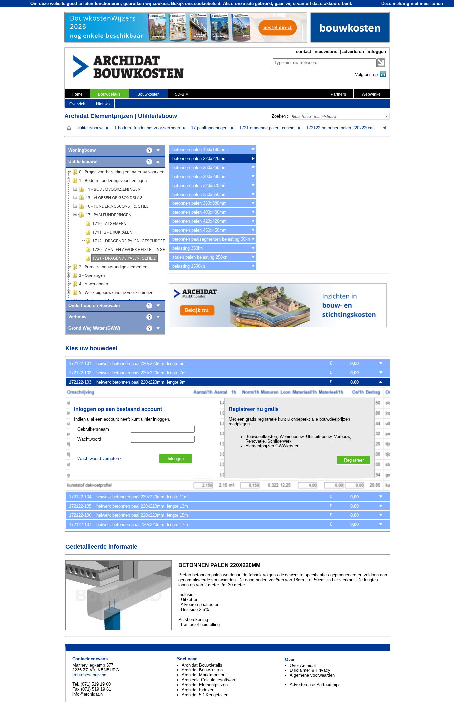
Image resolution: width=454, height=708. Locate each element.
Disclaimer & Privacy (310, 670)
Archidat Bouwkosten (202, 670)
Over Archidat (303, 665)
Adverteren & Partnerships (315, 684)
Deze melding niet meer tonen (412, 3)
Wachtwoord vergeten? (99, 458)
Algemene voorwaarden (312, 675)
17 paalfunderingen (209, 128)
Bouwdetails (109, 94)
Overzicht (77, 104)
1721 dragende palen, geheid (266, 128)
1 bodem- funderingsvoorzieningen (147, 128)
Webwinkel (372, 94)
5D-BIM (182, 94)
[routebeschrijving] (90, 674)
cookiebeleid (207, 3)
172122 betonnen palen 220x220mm (341, 128)
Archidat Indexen (198, 689)
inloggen (377, 51)
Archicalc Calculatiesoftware (209, 679)
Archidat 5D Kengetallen (205, 694)
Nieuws (103, 104)
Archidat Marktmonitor (203, 674)
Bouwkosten (148, 94)
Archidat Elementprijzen (205, 684)
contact (303, 51)
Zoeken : (280, 116)
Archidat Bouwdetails (202, 665)
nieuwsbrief (327, 51)
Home (77, 94)
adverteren (353, 51)
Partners (338, 94)
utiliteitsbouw (89, 128)
